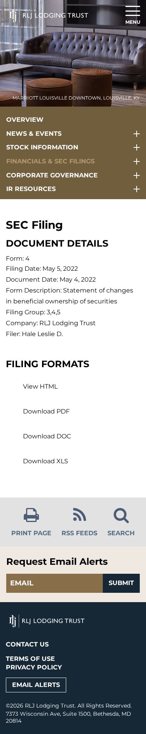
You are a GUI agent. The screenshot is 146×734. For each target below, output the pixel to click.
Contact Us (27, 644)
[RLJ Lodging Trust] (48, 9)
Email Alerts (36, 684)
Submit (121, 583)
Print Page (31, 533)
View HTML (40, 386)
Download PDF (46, 411)
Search (121, 533)
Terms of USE (30, 658)
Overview (25, 119)
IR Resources (31, 189)
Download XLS (45, 461)
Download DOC (47, 436)
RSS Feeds (79, 533)
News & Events (34, 133)
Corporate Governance (52, 175)
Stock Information (42, 147)
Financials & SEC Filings (50, 161)
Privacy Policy (34, 667)
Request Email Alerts (57, 561)
